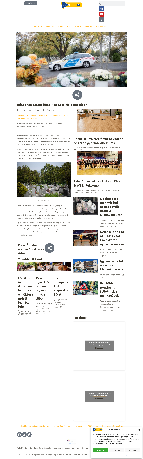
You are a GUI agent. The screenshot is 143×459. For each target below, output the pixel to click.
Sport (69, 27)
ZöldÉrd (78, 27)
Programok (38, 27)
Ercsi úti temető (30, 115)
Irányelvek (99, 426)
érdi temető (57, 115)
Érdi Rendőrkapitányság (44, 115)
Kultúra (60, 27)
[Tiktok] (101, 19)
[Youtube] (101, 14)
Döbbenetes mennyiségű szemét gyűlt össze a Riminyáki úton (111, 207)
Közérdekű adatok (102, 27)
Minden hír (88, 27)
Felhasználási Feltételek (62, 426)
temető (34, 118)
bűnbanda (20, 115)
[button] (139, 430)
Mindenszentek (26, 118)
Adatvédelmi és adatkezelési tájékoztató (113, 455)
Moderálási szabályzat (115, 426)
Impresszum (128, 455)
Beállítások (132, 450)
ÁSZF (90, 426)
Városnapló (50, 27)
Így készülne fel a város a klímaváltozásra (112, 265)
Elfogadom (100, 450)
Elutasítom (116, 450)
